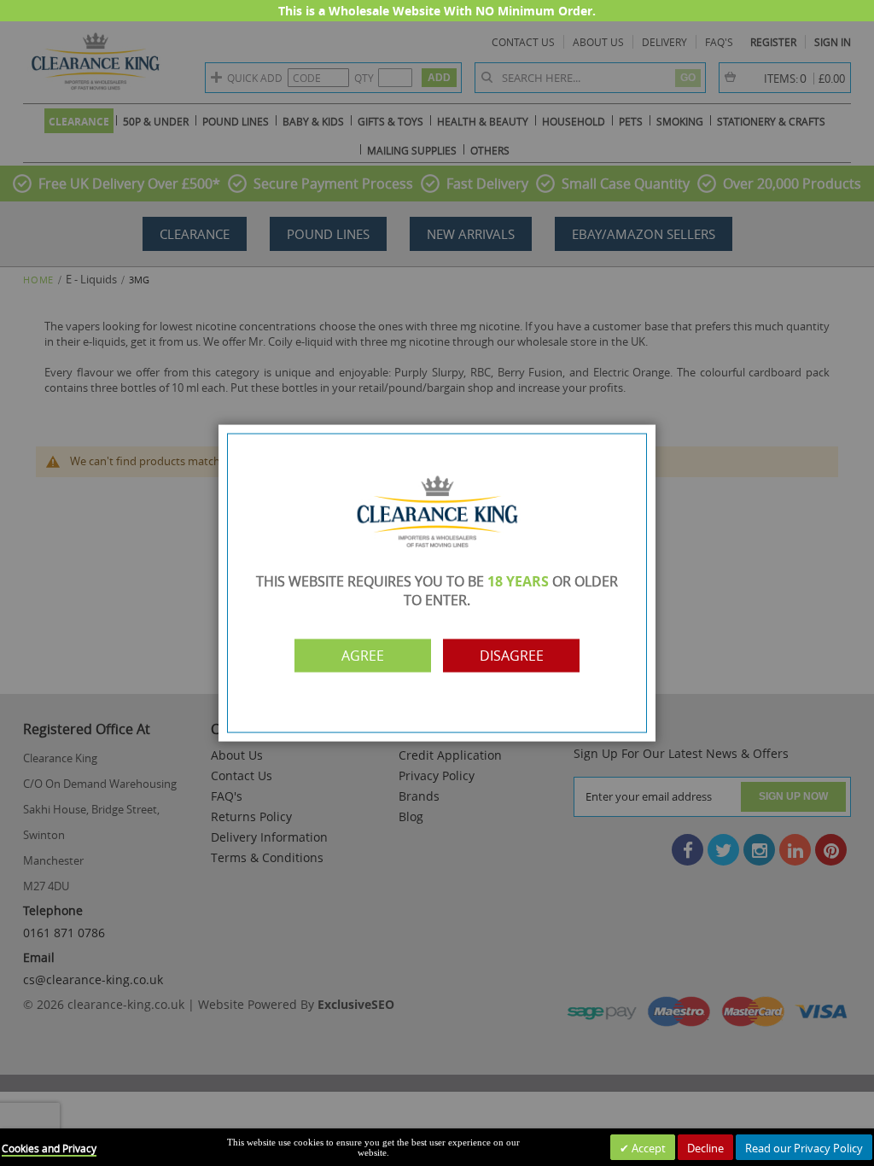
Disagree (512, 655)
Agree (362, 655)
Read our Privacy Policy (804, 1148)
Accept (647, 1148)
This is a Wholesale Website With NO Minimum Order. (437, 11)
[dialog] (437, 583)
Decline (705, 1148)
